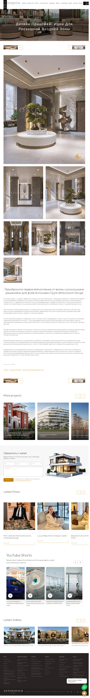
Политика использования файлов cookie (9, 679)
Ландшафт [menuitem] (52, 3)
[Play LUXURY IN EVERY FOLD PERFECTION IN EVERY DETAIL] (75, 583)
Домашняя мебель (50, 659)
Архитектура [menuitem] (30, 3)
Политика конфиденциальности (23, 480)
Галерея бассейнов (64, 676)
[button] (77, 396)
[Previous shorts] (76, 562)
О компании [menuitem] (64, 3)
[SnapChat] (78, 692)
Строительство (7, 661)
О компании (7, 659)
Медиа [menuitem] (70, 3)
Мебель (47, 656)
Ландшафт (62, 656)
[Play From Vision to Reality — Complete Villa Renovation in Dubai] (15, 583)
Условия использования (9, 676)
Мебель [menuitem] (58, 3)
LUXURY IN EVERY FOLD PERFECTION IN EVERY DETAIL (73, 603)
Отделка (33, 656)
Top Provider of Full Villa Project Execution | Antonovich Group (35, 603)
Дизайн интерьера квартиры (22, 663)
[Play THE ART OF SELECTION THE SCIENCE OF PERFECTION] (55, 583)
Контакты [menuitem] (75, 3)
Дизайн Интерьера (22, 656)
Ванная (47, 670)
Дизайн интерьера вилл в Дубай (78, 660)
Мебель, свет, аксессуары (76, 669)
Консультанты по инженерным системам (37, 668)
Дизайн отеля (20, 667)
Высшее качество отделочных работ (78, 663)
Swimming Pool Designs (65, 666)
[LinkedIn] (81, 692)
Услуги (74, 656)
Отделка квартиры (36, 661)
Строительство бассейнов (63, 669)
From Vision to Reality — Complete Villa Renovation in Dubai (15, 603)
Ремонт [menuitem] (37, 3)
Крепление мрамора (36, 676)
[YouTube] (68, 692)
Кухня (46, 674)
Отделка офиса (35, 663)
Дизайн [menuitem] (24, 3)
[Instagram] (71, 692)
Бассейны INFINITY (63, 672)
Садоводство (62, 662)
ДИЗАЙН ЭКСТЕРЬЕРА (23, 665)
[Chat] (84, 693)
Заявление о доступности (7, 683)
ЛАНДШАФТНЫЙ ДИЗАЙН (63, 660)
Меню (5, 656)
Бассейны (61, 664)
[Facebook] (74, 692)
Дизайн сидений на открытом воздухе (36, 674)
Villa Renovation (21, 673)
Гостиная (47, 672)
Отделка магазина (36, 665)
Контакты (6, 667)
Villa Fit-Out (34, 659)
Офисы (47, 665)
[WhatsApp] (84, 687)
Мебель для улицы (50, 661)
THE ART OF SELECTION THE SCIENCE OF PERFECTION (55, 602)
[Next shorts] (80, 562)
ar (82, 3)
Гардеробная (48, 663)
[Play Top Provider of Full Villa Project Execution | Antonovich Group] (35, 583)
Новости (6, 663)
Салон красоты (21, 675)
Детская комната (49, 667)
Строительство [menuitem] (44, 3)
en (80, 3)
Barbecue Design (35, 671)
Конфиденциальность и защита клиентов (9, 674)
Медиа (5, 665)
